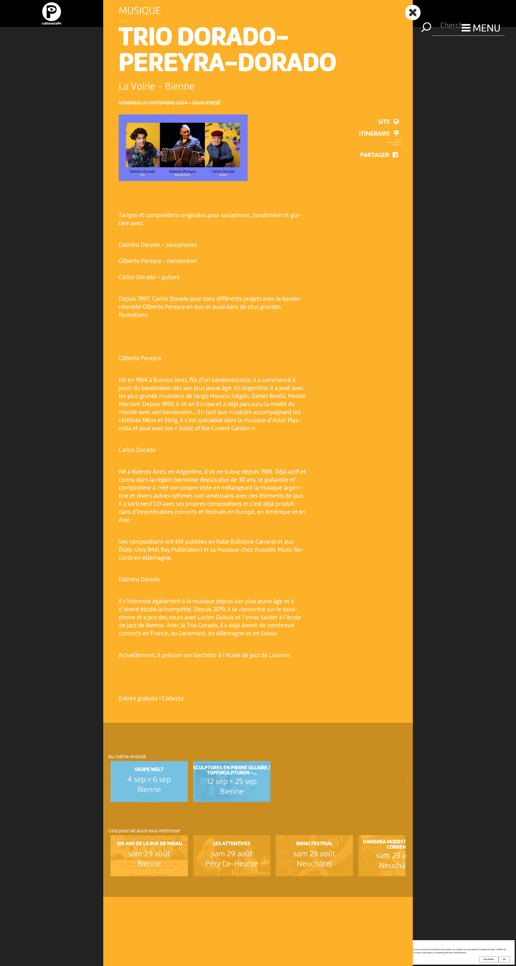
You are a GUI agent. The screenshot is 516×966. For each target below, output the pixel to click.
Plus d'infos (489, 959)
